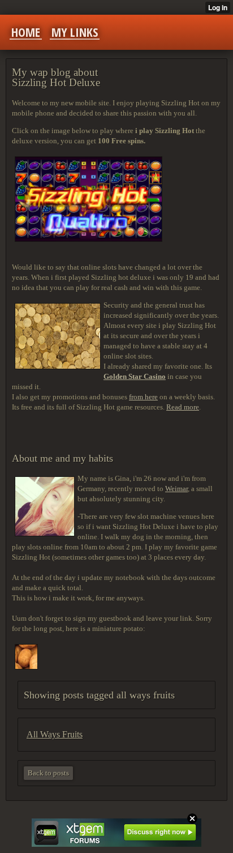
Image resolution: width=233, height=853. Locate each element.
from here (143, 397)
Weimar (176, 488)
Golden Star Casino (134, 376)
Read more (182, 407)
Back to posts (48, 773)
